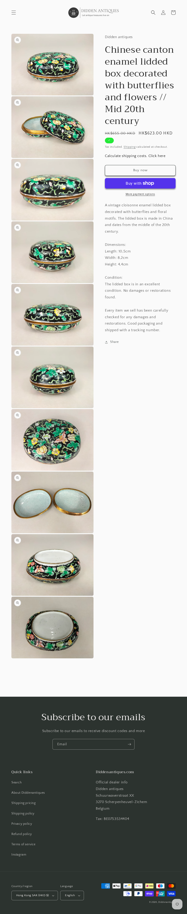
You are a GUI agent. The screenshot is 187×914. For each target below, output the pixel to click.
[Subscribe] (129, 744)
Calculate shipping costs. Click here (135, 156)
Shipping (130, 146)
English (70, 895)
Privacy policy (21, 824)
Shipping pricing (23, 803)
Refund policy (21, 834)
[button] (14, 13)
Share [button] (114, 342)
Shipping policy (22, 813)
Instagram (18, 854)
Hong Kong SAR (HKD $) (32, 895)
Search (16, 782)
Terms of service (23, 844)
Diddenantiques (167, 902)
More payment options (140, 194)
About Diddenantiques (28, 793)
